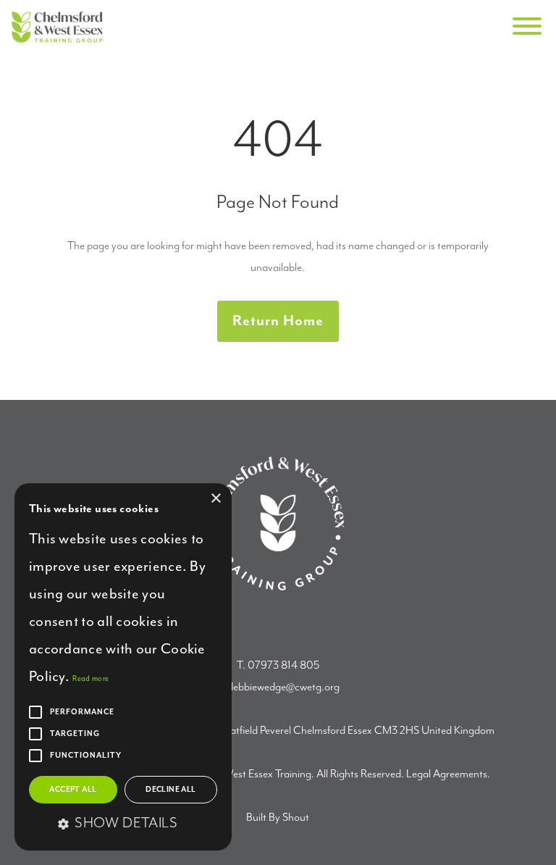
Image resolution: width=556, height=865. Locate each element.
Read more (90, 678)
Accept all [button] (72, 789)
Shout (295, 817)
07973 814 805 (283, 665)
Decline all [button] (170, 789)
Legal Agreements (446, 774)
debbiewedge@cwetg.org (283, 687)
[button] (123, 824)
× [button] (215, 498)
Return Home (278, 321)
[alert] (123, 667)
